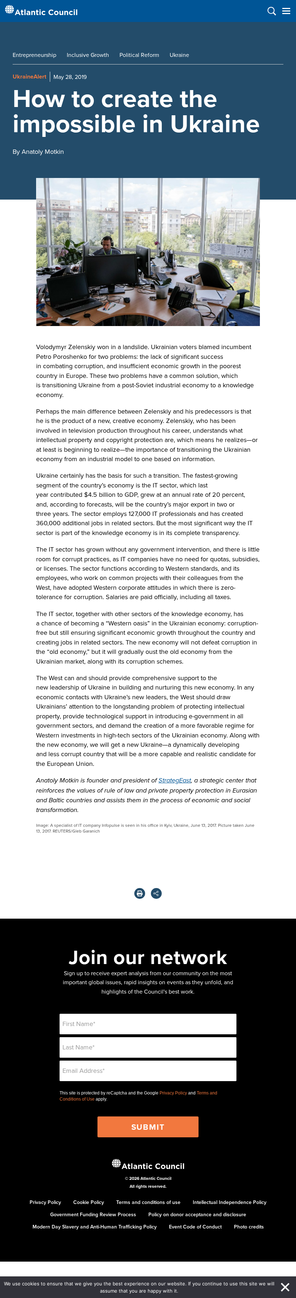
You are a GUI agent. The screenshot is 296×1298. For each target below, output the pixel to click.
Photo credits (249, 1226)
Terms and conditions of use (148, 1202)
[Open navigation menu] (286, 11)
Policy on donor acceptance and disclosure (197, 1214)
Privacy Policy (173, 1093)
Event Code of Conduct (195, 1226)
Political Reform (139, 55)
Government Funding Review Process (93, 1214)
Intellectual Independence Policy (229, 1202)
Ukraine (179, 55)
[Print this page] (139, 893)
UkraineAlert (29, 76)
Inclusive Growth (88, 55)
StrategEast (174, 781)
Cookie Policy (88, 1202)
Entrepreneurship (34, 55)
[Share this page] (156, 893)
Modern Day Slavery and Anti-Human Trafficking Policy (94, 1226)
